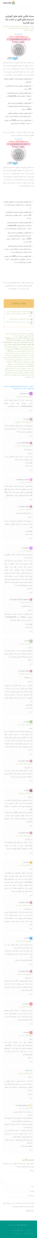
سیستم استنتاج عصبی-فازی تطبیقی (24, 360)
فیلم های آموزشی (13, 28)
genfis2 (14, 344)
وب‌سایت (31, 1195)
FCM (8, 340)
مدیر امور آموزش (19, 26)
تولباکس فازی (15, 355)
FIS (11, 340)
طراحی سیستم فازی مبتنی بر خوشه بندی (19, 368)
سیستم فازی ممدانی (20, 364)
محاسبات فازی (30, 375)
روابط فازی (14, 357)
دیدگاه (32, 1171)
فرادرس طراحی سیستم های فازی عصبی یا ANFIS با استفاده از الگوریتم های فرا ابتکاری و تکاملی (18, 314)
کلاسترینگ (17, 370)
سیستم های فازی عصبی (24, 28)
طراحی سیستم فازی (23, 366)
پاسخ (31, 410)
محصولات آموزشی (29, 30)
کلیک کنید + (8, 229)
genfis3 (19, 344)
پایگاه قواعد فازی (22, 351)
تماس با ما (17, 1233)
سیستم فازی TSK (18, 362)
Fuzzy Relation (24, 342)
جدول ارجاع (8, 355)
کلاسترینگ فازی (8, 370)
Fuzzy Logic (16, 342)
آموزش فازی (8, 347)
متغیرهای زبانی (20, 373)
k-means (24, 344)
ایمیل (31, 1191)
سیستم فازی (27, 362)
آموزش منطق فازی (29, 349)
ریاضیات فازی (7, 357)
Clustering (7, 338)
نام (32, 1187)
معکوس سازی (21, 375)
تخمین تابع (23, 355)
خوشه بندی (31, 357)
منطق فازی (28, 377)
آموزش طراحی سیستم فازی (19, 347)
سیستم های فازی (23, 334)
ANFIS (20, 338)
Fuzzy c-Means (26, 340)
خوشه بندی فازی (22, 357)
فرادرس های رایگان (28, 1233)
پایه (31, 1134)
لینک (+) (19, 289)
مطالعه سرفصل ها (15, 1124)
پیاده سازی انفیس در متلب (23, 353)
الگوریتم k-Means (18, 349)
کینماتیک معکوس (29, 373)
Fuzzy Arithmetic (17, 340)
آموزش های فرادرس (18, 1230)
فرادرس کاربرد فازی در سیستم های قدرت (19, 319)
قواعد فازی (23, 370)
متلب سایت (30, 1230)
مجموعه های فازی (10, 373)
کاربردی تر (15, 1134)
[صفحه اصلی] (9, 2)
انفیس (12, 349)
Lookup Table (30, 344)
